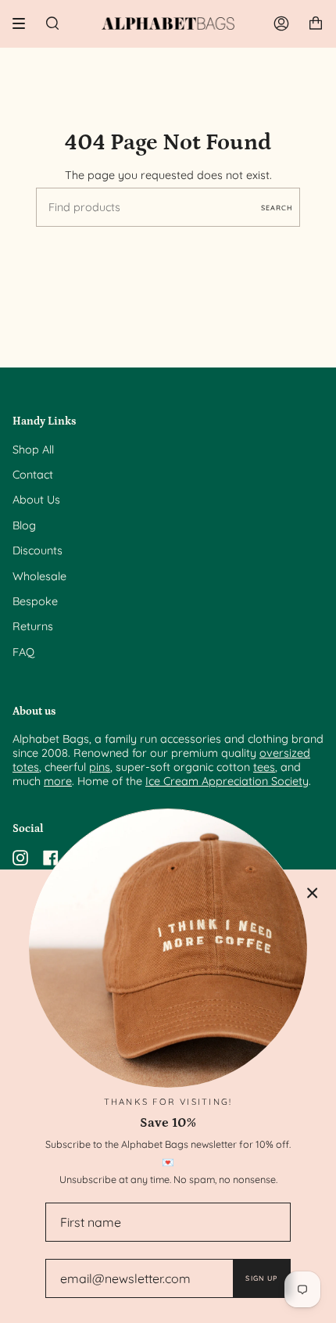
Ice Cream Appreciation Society (227, 781)
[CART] (315, 23)
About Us (36, 500)
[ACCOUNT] (281, 23)
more (58, 781)
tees (264, 767)
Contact (33, 475)
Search (276, 207)
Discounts (38, 550)
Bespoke (35, 601)
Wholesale (39, 576)
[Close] (312, 893)
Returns (33, 626)
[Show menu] (24, 23)
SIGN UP (261, 1278)
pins (99, 767)
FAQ (23, 652)
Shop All (33, 450)
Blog (24, 525)
